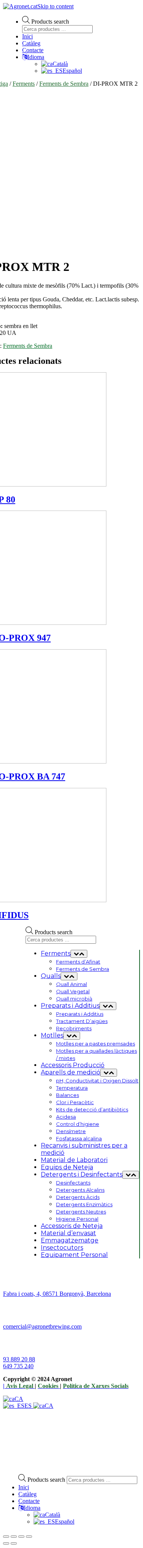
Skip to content (55, 6)
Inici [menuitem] (23, 1487)
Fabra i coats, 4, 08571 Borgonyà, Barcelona (57, 1293)
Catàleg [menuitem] (27, 1494)
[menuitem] (47, 1514)
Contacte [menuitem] (29, 1501)
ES (28, 1405)
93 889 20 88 (19, 1359)
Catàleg (31, 43)
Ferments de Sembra (63, 83)
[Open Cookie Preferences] (60, 1464)
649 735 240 (18, 1366)
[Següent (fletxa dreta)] (14, 1543)
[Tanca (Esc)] (6, 1536)
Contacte (32, 50)
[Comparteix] (14, 1536)
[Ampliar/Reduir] (29, 1536)
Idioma (35, 57)
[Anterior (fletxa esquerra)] (6, 1543)
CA (18, 1399)
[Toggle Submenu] (79, 954)
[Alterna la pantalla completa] (21, 1536)
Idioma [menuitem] (32, 1508)
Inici (27, 36)
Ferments (24, 83)
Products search (50, 21)
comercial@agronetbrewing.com (42, 1326)
